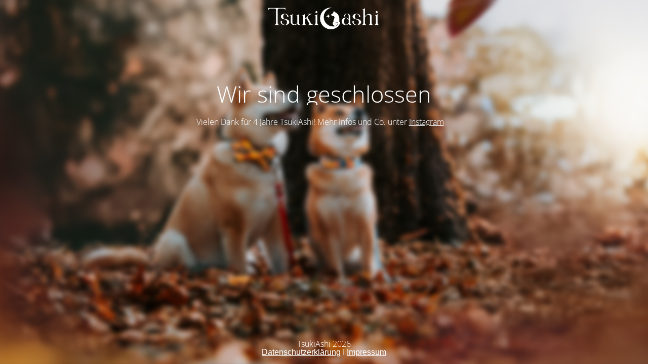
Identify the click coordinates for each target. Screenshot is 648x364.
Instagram (426, 121)
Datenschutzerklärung (301, 352)
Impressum (366, 352)
